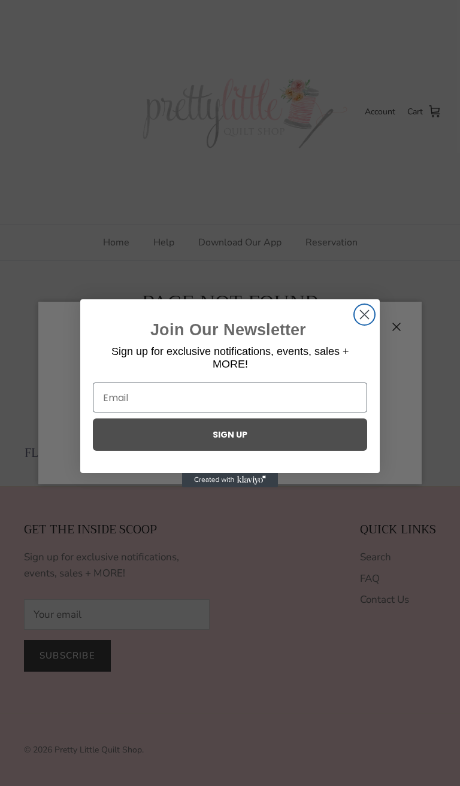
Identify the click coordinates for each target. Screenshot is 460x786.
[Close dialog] (364, 314)
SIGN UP (230, 435)
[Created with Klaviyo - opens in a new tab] (230, 480)
